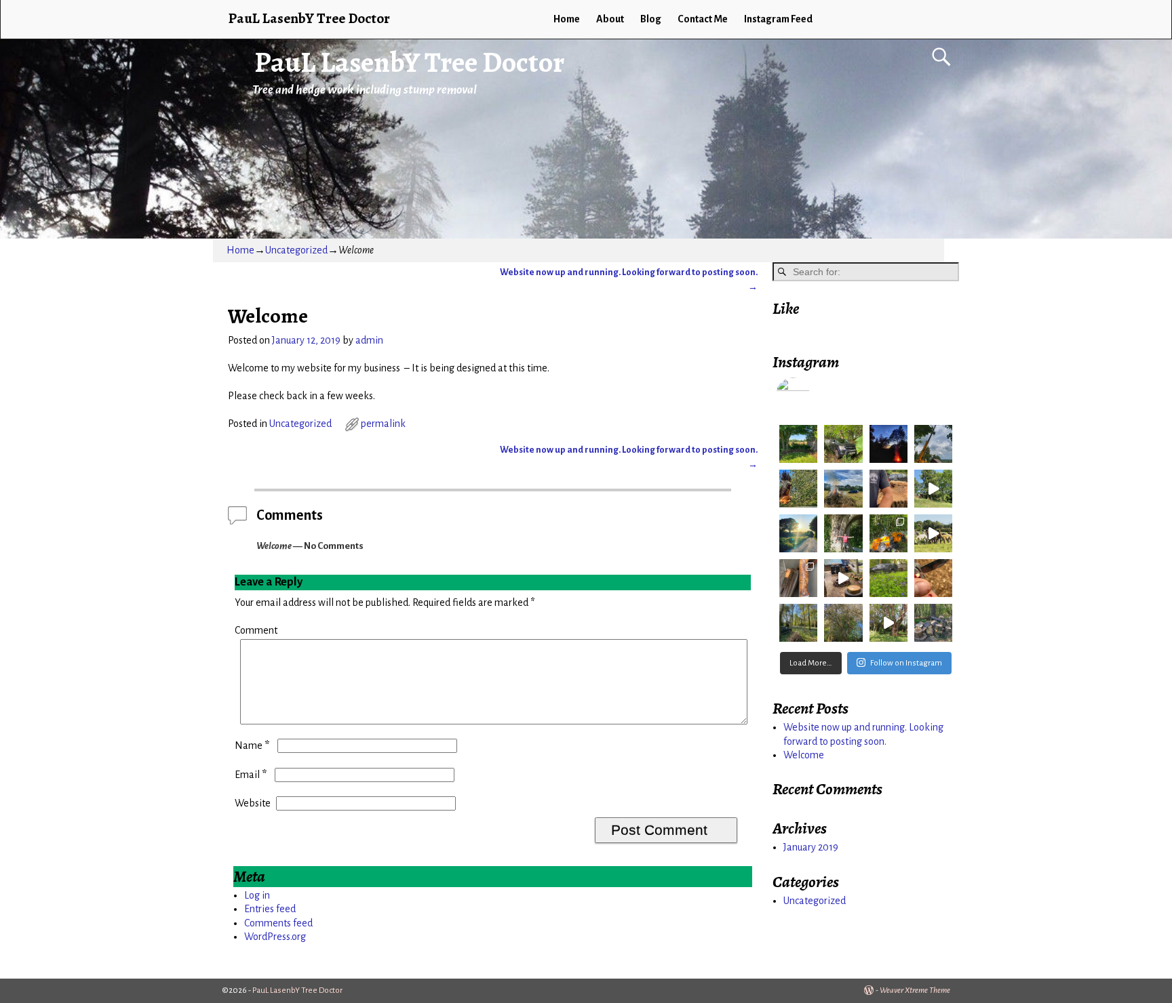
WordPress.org (275, 936)
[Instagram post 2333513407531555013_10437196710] (933, 444)
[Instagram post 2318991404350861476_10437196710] (933, 489)
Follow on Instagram (906, 663)
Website (253, 803)
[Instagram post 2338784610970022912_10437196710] (843, 444)
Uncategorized (296, 250)
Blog (650, 19)
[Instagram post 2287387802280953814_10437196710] (843, 623)
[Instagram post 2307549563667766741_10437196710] (888, 533)
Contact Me (703, 19)
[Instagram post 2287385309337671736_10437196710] (888, 623)
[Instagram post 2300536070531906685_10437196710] (798, 578)
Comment (256, 630)
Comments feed (278, 923)
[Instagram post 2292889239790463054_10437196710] (798, 623)
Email (251, 774)
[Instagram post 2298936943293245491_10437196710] (843, 578)
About (610, 19)
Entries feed (270, 908)
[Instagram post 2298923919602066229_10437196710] (888, 578)
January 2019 (810, 847)
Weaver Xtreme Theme (915, 990)
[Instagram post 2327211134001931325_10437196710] (888, 489)
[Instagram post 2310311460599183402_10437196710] (843, 533)
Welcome (803, 755)
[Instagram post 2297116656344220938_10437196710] (933, 578)
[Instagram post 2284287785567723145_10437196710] (933, 623)
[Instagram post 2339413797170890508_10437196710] (798, 444)
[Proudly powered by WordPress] (868, 990)
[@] (813, 394)
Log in (257, 895)
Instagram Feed (778, 19)
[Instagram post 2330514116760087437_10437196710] (843, 489)
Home (566, 19)
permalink (383, 423)
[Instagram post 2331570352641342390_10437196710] (798, 489)
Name (252, 745)
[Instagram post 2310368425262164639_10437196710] (798, 533)
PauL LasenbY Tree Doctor (409, 62)
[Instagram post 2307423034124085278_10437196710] (933, 533)
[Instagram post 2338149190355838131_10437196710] (888, 444)
